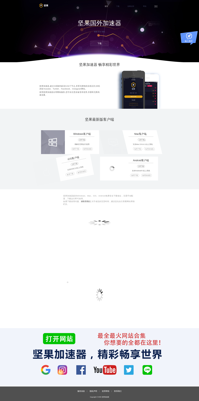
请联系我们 (86, 201)
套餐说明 (130, 6)
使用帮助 (105, 391)
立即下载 (81, 140)
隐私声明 (93, 391)
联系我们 (118, 391)
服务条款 (81, 391)
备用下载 (74, 149)
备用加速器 (86, 149)
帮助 (144, 6)
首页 (106, 6)
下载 (117, 6)
